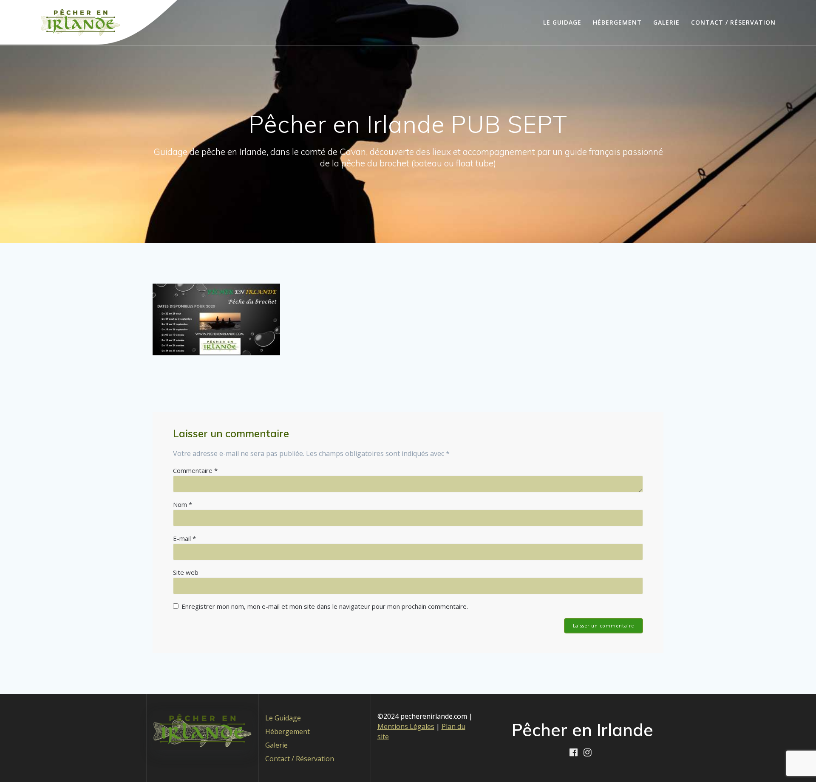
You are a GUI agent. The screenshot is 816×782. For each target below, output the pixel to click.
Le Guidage (562, 22)
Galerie (666, 22)
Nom (182, 504)
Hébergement (617, 22)
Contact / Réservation (733, 22)
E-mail (184, 538)
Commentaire (195, 470)
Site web (185, 572)
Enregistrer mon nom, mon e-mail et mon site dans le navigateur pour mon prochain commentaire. (324, 606)
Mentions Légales (405, 726)
